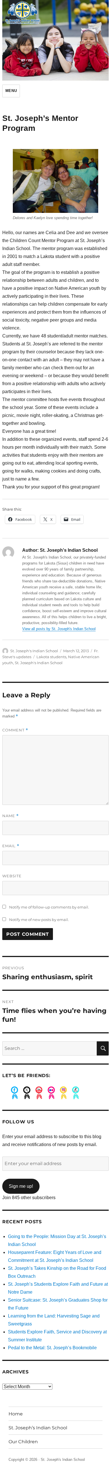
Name (10, 815)
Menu (11, 91)
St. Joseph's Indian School (34, 651)
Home (16, 1414)
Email (10, 846)
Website (12, 876)
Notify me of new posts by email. (39, 919)
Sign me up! (21, 1186)
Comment (15, 730)
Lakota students (51, 656)
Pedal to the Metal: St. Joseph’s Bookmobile (52, 1347)
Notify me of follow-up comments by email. (49, 907)
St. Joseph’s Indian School (38, 1427)
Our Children (23, 1441)
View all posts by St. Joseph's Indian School (59, 629)
